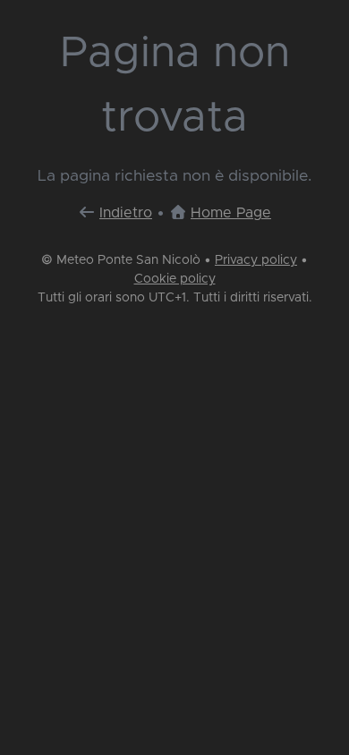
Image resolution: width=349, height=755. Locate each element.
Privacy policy (256, 260)
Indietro (125, 213)
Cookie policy (175, 279)
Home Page (231, 213)
